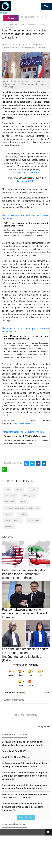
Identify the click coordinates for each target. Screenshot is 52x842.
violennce (9, 527)
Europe (19, 489)
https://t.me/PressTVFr (22, 424)
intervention (10, 495)
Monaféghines (29, 495)
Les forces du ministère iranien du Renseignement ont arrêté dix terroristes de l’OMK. (26, 441)
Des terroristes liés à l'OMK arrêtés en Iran (25, 436)
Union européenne (13, 520)
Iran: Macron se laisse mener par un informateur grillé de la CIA (26, 337)
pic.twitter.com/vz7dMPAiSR (26, 173)
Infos (4, 24)
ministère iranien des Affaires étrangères (22, 508)
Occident (33, 489)
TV (46, 6)
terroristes (9, 502)
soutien (8, 514)
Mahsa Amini (33, 520)
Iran (22, 24)
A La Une (13, 24)
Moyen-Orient (34, 24)
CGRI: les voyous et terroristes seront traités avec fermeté (26, 224)
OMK (23, 502)
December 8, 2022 (26, 181)
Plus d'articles (25, 817)
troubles (22, 514)
